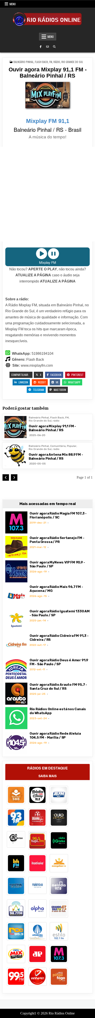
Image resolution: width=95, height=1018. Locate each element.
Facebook (55, 375)
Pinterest (77, 375)
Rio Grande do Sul (72, 62)
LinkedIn (23, 382)
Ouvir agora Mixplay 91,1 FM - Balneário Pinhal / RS (48, 72)
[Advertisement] (47, 194)
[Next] (14, 477)
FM (50, 62)
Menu (13, 4)
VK (56, 382)
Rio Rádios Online (62, 1013)
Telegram (38, 390)
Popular (71, 446)
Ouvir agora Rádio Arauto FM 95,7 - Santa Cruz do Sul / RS (58, 687)
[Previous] (5, 477)
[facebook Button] (41, 47)
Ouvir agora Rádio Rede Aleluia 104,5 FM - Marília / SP (55, 735)
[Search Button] (54, 47)
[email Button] (47, 47)
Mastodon (59, 390)
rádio (56, 62)
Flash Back (41, 62)
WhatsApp (73, 382)
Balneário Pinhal (23, 62)
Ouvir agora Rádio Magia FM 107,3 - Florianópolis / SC (58, 515)
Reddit (41, 382)
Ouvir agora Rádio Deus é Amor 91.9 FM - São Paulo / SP (59, 662)
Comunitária (58, 446)
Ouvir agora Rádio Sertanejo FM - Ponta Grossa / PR (57, 540)
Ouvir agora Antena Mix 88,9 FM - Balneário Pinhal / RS (56, 457)
